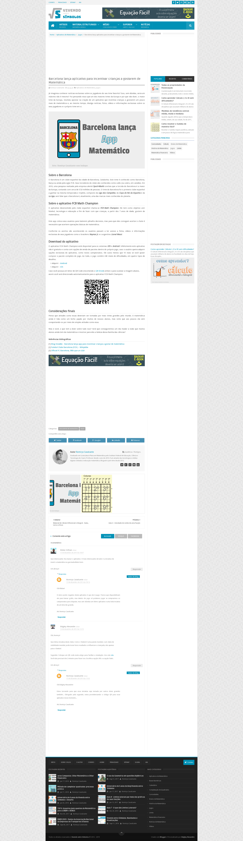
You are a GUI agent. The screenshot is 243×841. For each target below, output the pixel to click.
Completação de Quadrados (159, 790)
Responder (137, 569)
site (112, 655)
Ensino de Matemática (179, 144)
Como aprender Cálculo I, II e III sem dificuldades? (172, 249)
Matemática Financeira (159, 153)
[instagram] (185, 2)
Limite (179, 148)
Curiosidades (156, 144)
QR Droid (100, 271)
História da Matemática (159, 148)
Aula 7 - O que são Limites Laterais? (121, 808)
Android (63, 263)
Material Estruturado (84, 25)
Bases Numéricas (155, 781)
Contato (52, 2)
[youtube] (189, 2)
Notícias (145, 25)
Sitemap (72, 2)
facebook (135, 536)
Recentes (172, 79)
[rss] (192, 2)
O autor (79, 762)
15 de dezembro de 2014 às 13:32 (78, 678)
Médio (110, 25)
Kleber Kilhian (66, 550)
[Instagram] (134, 464)
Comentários (187, 79)
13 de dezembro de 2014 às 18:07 (72, 553)
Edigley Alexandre (67, 626)
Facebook (78, 440)
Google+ (98, 440)
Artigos (63, 25)
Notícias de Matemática (157, 822)
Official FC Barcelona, (67, 350)
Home (52, 35)
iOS (61, 267)
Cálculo (166, 144)
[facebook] (173, 2)
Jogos (80, 35)
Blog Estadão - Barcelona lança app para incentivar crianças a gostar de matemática (87, 344)
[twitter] (177, 2)
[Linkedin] (138, 464)
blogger (107, 536)
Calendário (153, 785)
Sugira (137, 762)
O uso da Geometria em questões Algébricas (125, 776)
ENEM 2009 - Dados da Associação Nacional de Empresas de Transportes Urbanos (75, 820)
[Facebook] (125, 464)
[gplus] (181, 2)
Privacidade (62, 2)
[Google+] (129, 464)
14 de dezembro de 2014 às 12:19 (72, 629)
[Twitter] (121, 464)
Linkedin (117, 440)
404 (80, 2)
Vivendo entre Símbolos (80, 837)
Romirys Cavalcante (74, 579)
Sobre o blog (66, 762)
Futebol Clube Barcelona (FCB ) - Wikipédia (69, 347)
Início (53, 762)
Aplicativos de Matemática (65, 35)
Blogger (163, 837)
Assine (102, 762)
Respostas (62, 574)
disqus (121, 536)
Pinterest (136, 440)
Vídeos (172, 153)
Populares (158, 79)
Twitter (58, 440)
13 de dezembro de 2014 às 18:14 (78, 582)
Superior (129, 25)
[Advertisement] (97, 57)
